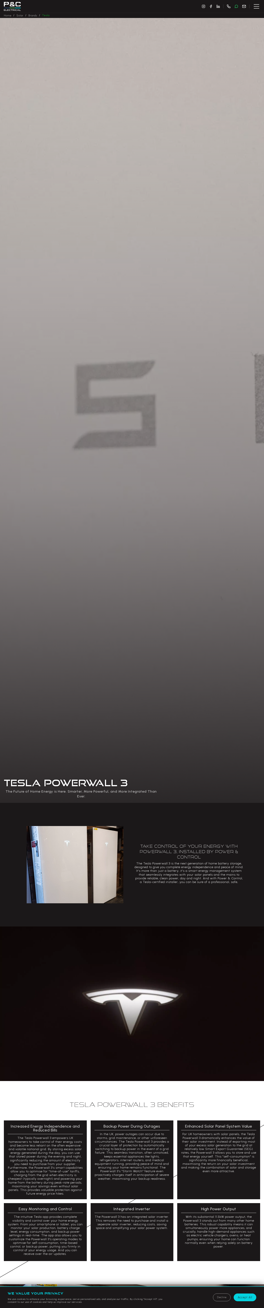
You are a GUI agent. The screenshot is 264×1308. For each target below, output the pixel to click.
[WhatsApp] (236, 6)
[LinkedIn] (218, 6)
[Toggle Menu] (256, 6)
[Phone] (229, 6)
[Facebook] (211, 6)
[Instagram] (203, 6)
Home (7, 15)
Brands (32, 15)
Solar (19, 15)
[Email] (244, 6)
